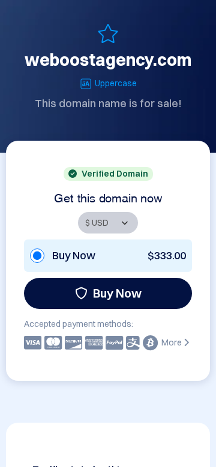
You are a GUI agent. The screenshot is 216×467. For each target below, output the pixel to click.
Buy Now (117, 293)
